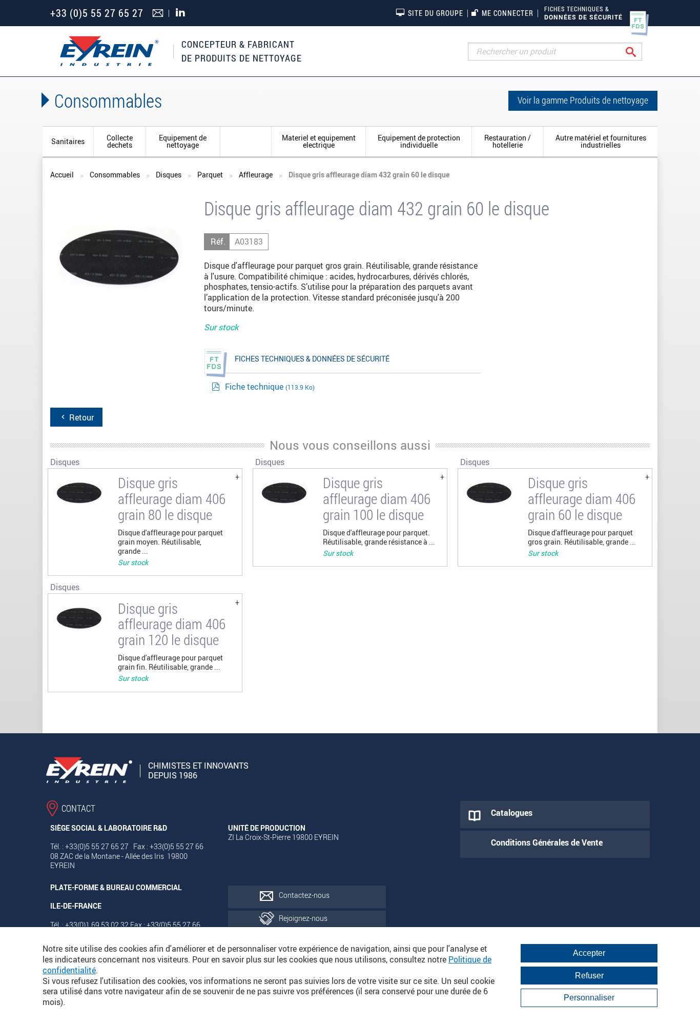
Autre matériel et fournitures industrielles (600, 141)
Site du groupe (435, 13)
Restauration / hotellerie (507, 141)
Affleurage (256, 174)
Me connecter (507, 13)
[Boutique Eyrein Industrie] (109, 51)
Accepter (589, 953)
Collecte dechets (120, 141)
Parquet (210, 174)
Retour (80, 417)
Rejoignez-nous (303, 918)
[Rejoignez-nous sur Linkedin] (183, 13)
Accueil (62, 174)
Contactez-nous (304, 895)
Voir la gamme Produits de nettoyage (583, 100)
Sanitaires (68, 141)
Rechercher (639, 51)
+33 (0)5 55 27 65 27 (96, 13)
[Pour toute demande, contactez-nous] (159, 14)
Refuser (589, 975)
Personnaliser (589, 997)
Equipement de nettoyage (183, 141)
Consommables (115, 174)
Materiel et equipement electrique (319, 141)
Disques (246, 141)
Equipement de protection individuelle (419, 141)
